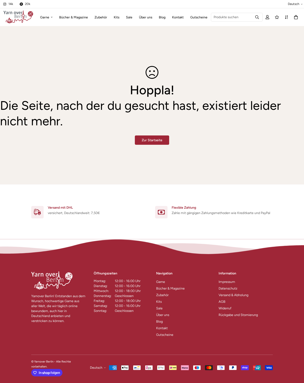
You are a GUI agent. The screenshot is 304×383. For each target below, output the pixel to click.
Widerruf (225, 308)
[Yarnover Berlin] (18, 17)
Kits (116, 17)
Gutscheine (198, 17)
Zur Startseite (152, 140)
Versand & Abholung (233, 295)
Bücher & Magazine (73, 17)
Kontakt (178, 17)
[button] (295, 17)
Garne (44, 17)
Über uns (145, 17)
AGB (222, 302)
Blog (162, 17)
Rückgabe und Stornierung (238, 315)
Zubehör (101, 17)
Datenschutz (228, 288)
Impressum (227, 282)
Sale (129, 17)
